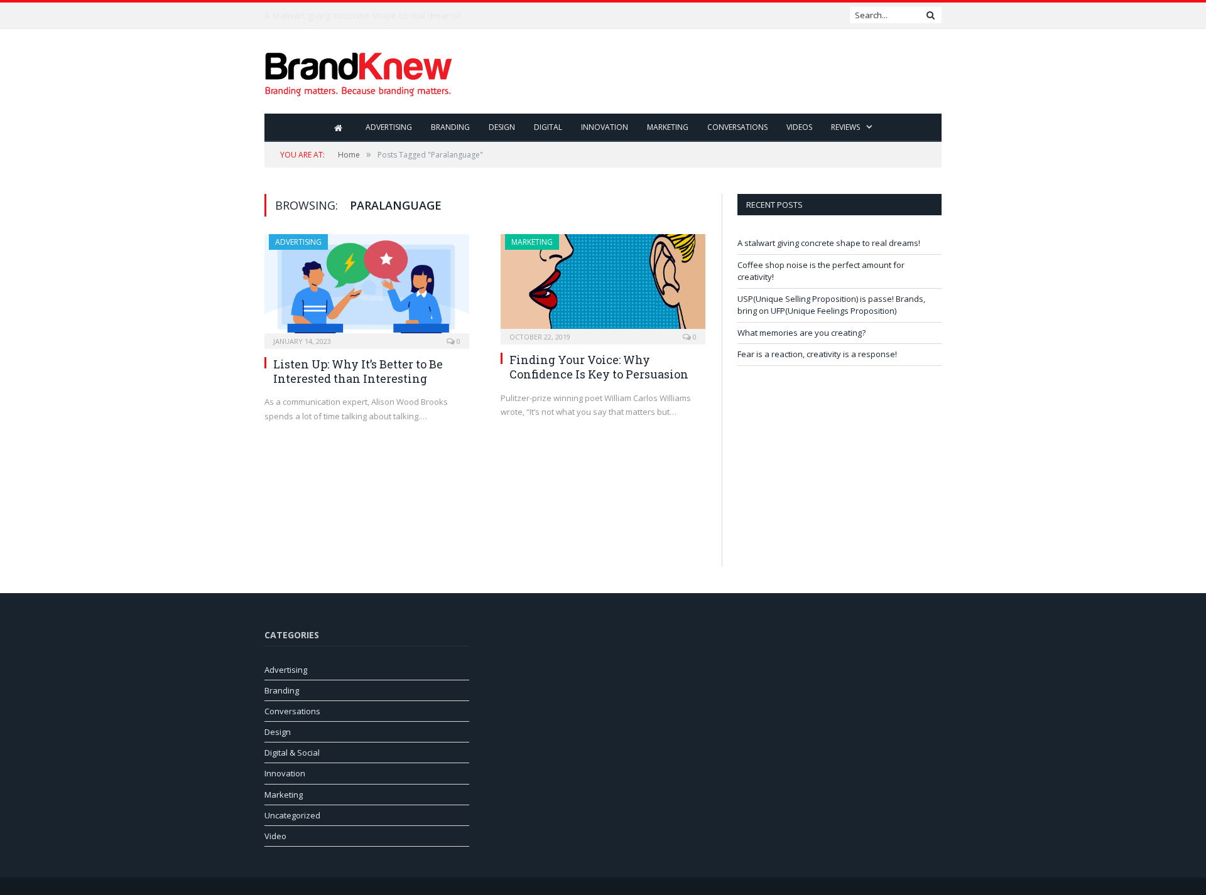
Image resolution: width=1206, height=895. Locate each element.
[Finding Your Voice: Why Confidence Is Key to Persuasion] (603, 285)
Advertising (389, 127)
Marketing (667, 127)
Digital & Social (292, 752)
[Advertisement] (713, 72)
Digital (548, 127)
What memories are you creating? (801, 332)
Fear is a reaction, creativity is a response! (817, 354)
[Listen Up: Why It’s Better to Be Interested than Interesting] (366, 287)
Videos (799, 127)
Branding (450, 127)
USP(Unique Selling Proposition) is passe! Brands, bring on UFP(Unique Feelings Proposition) (831, 305)
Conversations (737, 127)
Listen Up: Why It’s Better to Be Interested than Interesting (358, 371)
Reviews (845, 127)
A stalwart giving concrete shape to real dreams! (828, 243)
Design (502, 127)
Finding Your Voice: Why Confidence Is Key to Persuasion (598, 367)
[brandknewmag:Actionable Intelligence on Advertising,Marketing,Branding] (358, 71)
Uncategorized (292, 815)
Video (275, 836)
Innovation (604, 127)
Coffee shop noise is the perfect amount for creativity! (374, 15)
